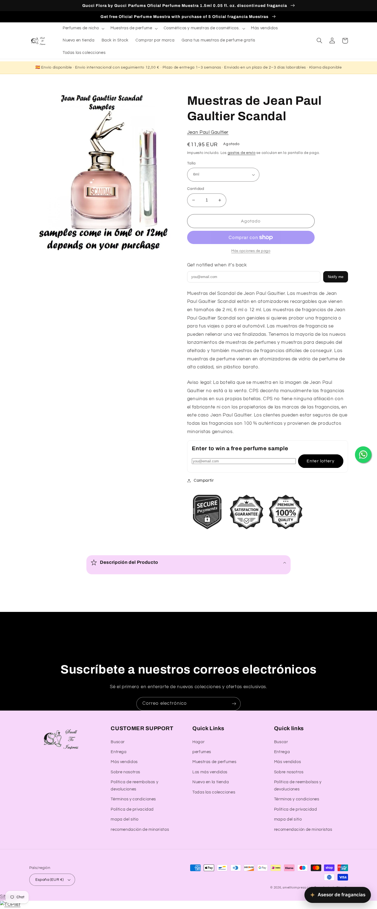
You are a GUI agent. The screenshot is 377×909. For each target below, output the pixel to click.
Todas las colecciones (213, 792)
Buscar (118, 742)
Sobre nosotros (125, 772)
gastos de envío (242, 153)
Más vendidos (124, 762)
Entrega (118, 752)
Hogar (198, 742)
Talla (191, 163)
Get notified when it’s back (217, 265)
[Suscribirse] (234, 704)
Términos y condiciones (133, 799)
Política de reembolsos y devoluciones (134, 785)
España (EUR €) (49, 880)
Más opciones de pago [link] (250, 251)
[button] (83, 28)
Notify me (335, 277)
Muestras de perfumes (214, 762)
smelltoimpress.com (298, 887)
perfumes (201, 752)
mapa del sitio (125, 819)
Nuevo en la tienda (210, 782)
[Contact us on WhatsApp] (363, 454)
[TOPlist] (10, 904)
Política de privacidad (132, 809)
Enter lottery (320, 461)
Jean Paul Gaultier (208, 132)
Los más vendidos (209, 772)
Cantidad (195, 189)
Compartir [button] (204, 480)
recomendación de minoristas (140, 829)
